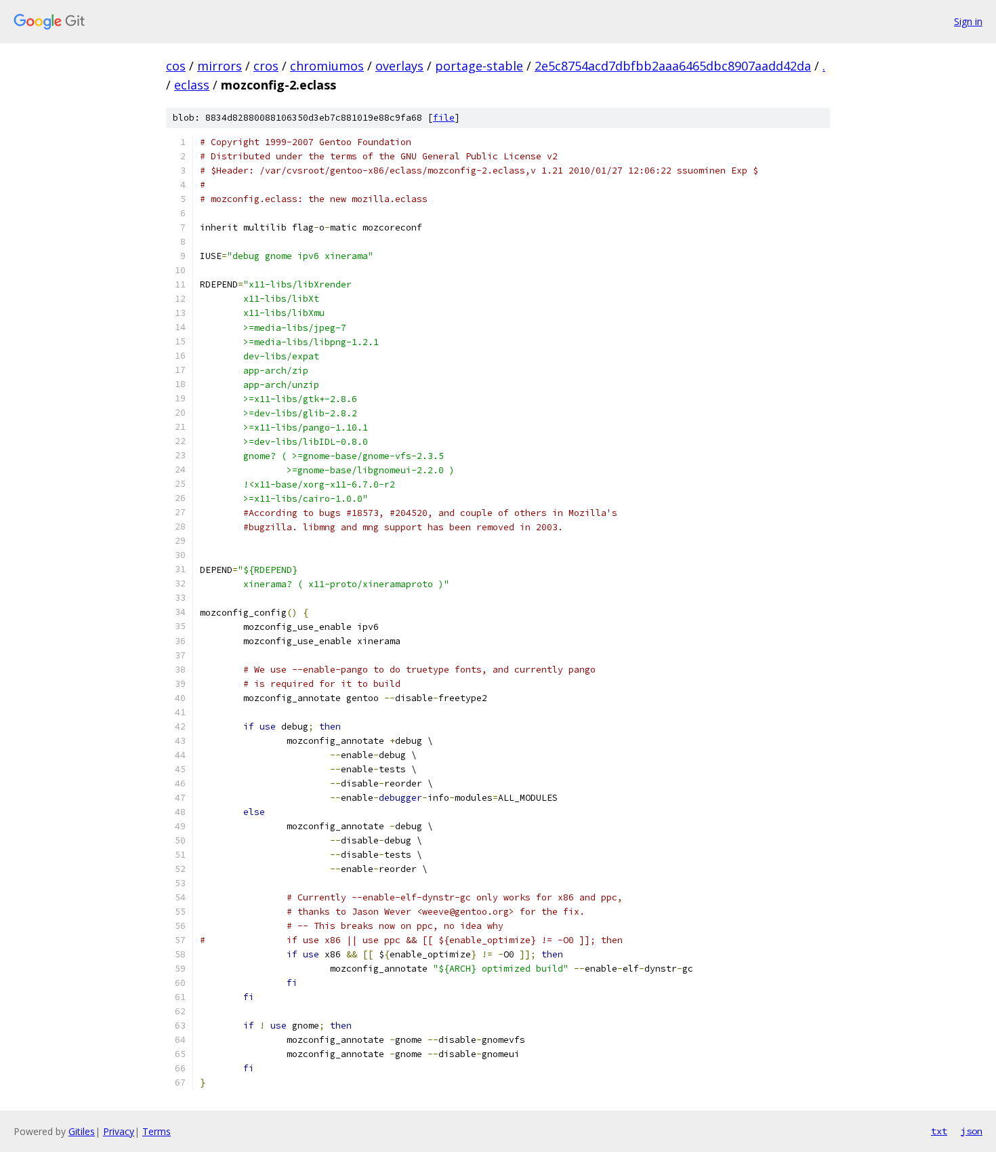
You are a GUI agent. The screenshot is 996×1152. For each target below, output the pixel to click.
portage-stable (479, 66)
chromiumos (327, 66)
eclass (191, 85)
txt (939, 1131)
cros (265, 66)
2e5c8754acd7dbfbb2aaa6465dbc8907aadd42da (673, 66)
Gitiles (81, 1131)
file (444, 117)
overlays (399, 66)
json (971, 1131)
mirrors (219, 66)
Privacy (118, 1131)
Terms (156, 1131)
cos (176, 66)
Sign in (968, 21)
